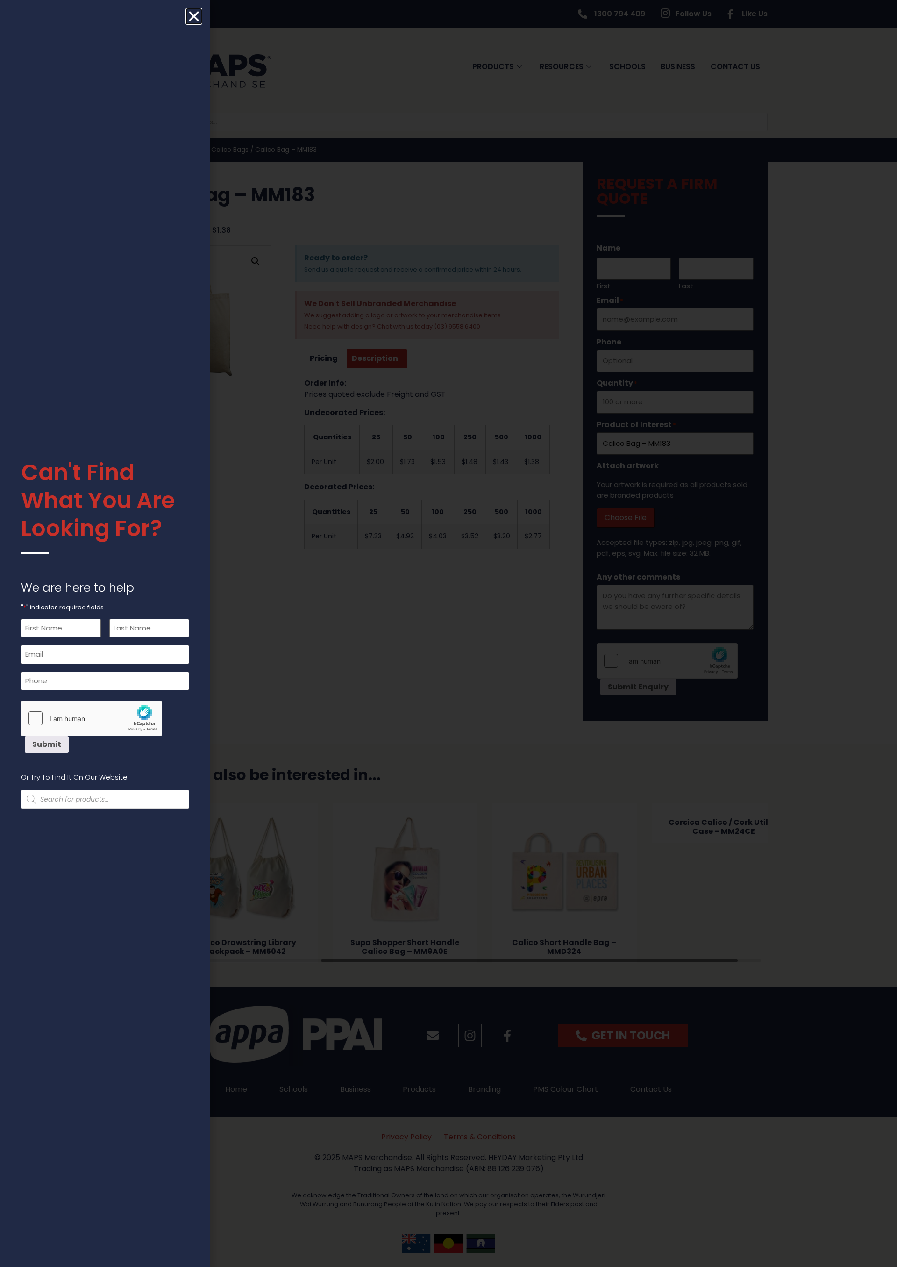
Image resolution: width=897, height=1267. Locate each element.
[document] (448, 633)
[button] (194, 16)
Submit (46, 744)
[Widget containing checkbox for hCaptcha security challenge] (91, 718)
